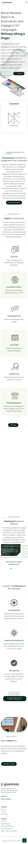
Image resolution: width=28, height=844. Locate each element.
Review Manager (5, 824)
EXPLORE (13, 425)
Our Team (3, 812)
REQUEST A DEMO (8, 764)
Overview (3, 821)
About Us (3, 809)
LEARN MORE (6, 73)
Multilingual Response (7, 826)
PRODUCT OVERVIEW (14, 202)
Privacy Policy (5, 814)
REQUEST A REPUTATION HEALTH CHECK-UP (14, 698)
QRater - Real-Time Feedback (9, 831)
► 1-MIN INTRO (19, 73)
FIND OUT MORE (14, 693)
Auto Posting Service (7, 828)
